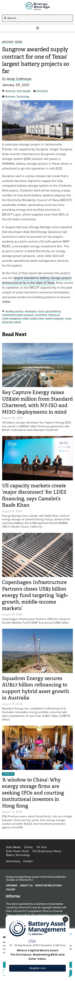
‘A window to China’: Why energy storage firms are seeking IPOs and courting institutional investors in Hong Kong (33, 793)
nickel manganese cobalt (15, 318)
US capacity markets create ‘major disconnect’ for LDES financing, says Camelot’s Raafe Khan (34, 495)
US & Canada (23, 91)
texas (68, 318)
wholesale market (11, 322)
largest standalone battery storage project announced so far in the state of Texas (37, 280)
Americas (10, 91)
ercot (41, 311)
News (18, 42)
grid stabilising (53, 311)
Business (10, 96)
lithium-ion (54, 315)
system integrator (54, 318)
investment (41, 315)
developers (31, 311)
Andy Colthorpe (19, 79)
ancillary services (14, 311)
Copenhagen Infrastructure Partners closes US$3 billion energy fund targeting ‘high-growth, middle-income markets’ (35, 595)
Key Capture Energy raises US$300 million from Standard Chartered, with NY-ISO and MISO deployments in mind (37, 402)
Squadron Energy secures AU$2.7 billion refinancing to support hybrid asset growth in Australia (35, 688)
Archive (7, 42)
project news (37, 318)
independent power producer (18, 315)
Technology (23, 96)
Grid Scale (42, 91)
